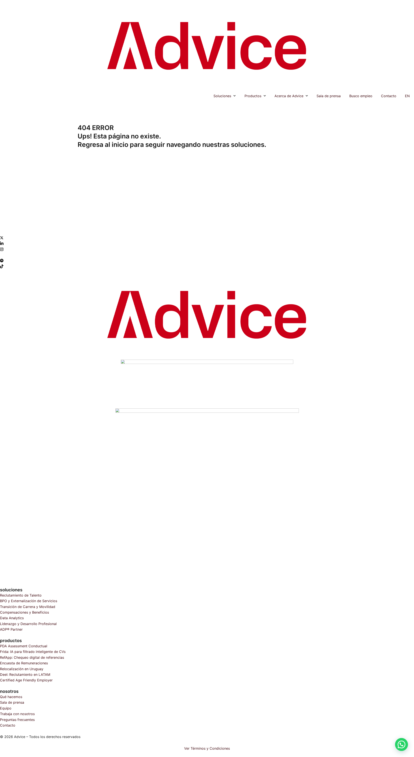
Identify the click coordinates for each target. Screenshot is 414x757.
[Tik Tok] (207, 266)
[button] (401, 744)
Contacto (388, 96)
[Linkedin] (207, 243)
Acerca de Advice (288, 96)
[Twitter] (207, 237)
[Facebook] (207, 232)
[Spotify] (207, 260)
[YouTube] (207, 254)
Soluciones (222, 96)
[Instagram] (207, 249)
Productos (253, 96)
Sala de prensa (329, 96)
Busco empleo (360, 96)
